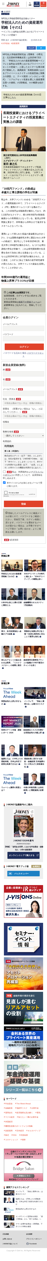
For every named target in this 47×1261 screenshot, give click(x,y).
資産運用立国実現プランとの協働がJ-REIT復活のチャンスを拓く (34, 662)
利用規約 (7, 441)
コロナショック (11, 1140)
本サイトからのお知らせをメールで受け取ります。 (24, 484)
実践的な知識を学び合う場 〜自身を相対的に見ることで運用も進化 (34, 634)
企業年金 (35, 1108)
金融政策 (9, 1108)
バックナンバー (21, 874)
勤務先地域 (10, 432)
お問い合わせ (7, 1239)
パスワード (8, 334)
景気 (38, 1113)
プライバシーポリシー (34, 1239)
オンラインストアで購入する (21, 855)
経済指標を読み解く (24, 1113)
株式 (7, 1135)
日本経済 (20, 1131)
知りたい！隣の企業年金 (28, 1117)
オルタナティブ (34, 1131)
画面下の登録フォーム (29, 302)
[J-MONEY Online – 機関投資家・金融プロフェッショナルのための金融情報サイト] (10, 6)
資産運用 (15, 43)
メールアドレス (10, 324)
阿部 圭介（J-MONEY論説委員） (14, 40)
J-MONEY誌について (10, 1244)
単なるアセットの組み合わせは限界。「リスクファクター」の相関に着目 (11, 662)
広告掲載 (6, 1234)
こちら (13, 97)
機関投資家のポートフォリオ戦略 (19, 1126)
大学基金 (6, 43)
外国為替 (24, 1135)
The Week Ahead (23, 1104)
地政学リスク (21, 1108)
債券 (24, 1140)
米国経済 (9, 1122)
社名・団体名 (11, 399)
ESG (15, 1135)
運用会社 (9, 1113)
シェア (32, 48)
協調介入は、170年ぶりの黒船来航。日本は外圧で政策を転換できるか (12, 761)
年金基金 (9, 1104)
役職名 (6, 422)
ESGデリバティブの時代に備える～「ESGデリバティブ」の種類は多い (34, 576)
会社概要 (29, 1234)
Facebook (33, 1244)
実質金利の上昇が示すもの (26, 1209)
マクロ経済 (9, 1117)
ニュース (5, 14)
